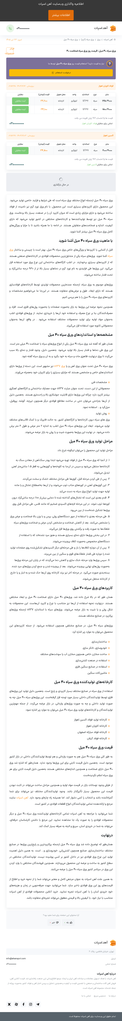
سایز (107, 94)
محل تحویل (61, 94)
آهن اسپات (108, 39)
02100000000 (16, 124)
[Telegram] (38, 1004)
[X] (9, 1004)
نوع (95, 94)
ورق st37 (59, 366)
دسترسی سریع (100, 995)
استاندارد (85, 94)
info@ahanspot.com (16, 958)
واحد (74, 94)
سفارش (20, 94)
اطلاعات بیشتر (61, 15)
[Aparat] (16, 1004)
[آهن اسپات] (93, 28)
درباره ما (112, 995)
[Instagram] (31, 1004)
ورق (98, 39)
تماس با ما (86, 995)
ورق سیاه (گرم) (87, 39)
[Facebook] (23, 1004)
